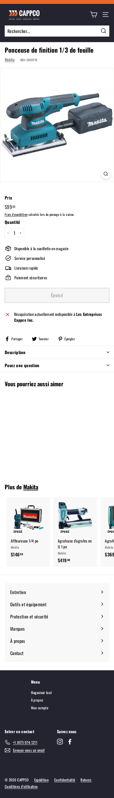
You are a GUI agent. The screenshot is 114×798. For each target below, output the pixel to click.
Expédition (41, 779)
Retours (86, 779)
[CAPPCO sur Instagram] (60, 741)
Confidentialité (64, 779)
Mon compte (39, 707)
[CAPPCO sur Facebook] (70, 741)
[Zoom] (106, 174)
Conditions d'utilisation (21, 786)
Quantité (12, 222)
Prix (8, 198)
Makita (10, 59)
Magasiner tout (41, 692)
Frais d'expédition (16, 214)
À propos (37, 700)
